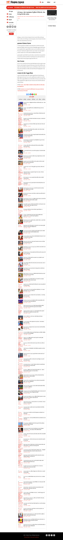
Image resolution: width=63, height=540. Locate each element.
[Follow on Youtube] (13, 27)
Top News (38, 16)
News (35, 16)
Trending (41, 16)
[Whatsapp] (34, 94)
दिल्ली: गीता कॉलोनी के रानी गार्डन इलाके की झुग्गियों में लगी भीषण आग (30, 7)
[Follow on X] (10, 27)
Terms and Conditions (34, 537)
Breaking (30, 16)
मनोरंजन (20, 99)
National (33, 16)
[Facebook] (27, 94)
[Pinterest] (32, 94)
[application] (52, 12)
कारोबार (29, 99)
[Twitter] (29, 94)
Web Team (19, 16)
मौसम (40, 99)
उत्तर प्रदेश (11, 22)
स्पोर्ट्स (24, 99)
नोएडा (10, 14)
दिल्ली (10, 19)
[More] (36, 94)
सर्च (54, 2)
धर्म (37, 99)
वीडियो (48, 2)
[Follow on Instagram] (15, 27)
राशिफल (33, 99)
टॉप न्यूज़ (11, 11)
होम (43, 2)
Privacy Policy (26, 537)
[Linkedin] (30, 94)
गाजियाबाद (11, 17)
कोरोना (43, 99)
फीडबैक (11, 33)
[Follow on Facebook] (8, 27)
